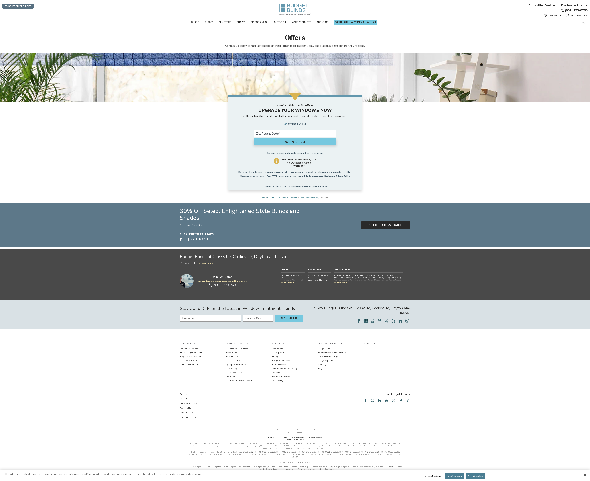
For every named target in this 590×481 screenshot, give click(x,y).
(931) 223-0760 (576, 10)
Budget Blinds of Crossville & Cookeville (282, 198)
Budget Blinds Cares (281, 360)
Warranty (276, 372)
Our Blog (370, 343)
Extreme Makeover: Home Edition (332, 352)
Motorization (259, 22)
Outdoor (280, 22)
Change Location (206, 263)
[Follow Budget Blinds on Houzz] (400, 320)
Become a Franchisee (281, 376)
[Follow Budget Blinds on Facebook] (359, 320)
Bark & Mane (231, 352)
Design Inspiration (326, 360)
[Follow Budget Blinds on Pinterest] (379, 320)
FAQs (320, 368)
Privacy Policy (343, 176)
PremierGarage (232, 368)
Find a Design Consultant (191, 352)
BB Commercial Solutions (237, 348)
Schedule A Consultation (385, 225)
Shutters (225, 22)
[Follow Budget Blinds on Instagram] (407, 320)
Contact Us (187, 343)
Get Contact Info (577, 15)
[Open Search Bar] (583, 22)
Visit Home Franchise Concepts (239, 380)
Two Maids (230, 376)
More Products (301, 22)
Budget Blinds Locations (190, 356)
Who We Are (277, 348)
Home (263, 198)
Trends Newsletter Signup (329, 356)
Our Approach (278, 352)
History (275, 356)
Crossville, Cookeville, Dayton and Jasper (558, 5)
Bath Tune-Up (232, 356)
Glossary (322, 364)
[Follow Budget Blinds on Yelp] (393, 320)
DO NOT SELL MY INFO (189, 412)
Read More (289, 282)
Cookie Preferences (188, 417)
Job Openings (278, 380)
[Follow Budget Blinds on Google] (366, 320)
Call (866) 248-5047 (188, 360)
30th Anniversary (279, 364)
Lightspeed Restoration (236, 364)
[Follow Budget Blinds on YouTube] (373, 320)
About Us (322, 22)
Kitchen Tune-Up (233, 360)
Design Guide (324, 348)
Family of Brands (237, 343)
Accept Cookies (475, 476)
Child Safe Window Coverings (285, 368)
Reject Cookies (454, 476)
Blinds (195, 22)
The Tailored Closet (234, 372)
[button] (553, 15)
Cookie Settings (433, 476)
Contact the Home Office (190, 364)
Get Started (295, 142)
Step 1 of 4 (297, 124)
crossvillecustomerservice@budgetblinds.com (222, 281)
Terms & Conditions (188, 403)
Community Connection (309, 198)
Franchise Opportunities (18, 6)
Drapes (241, 22)
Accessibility (185, 408)
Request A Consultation (190, 348)
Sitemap (183, 394)
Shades (209, 22)
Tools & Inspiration (330, 343)
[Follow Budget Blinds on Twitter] (386, 320)
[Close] (585, 475)
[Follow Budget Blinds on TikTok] (407, 400)
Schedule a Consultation (355, 22)
